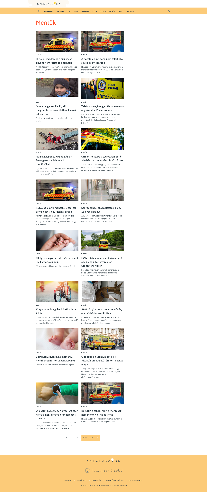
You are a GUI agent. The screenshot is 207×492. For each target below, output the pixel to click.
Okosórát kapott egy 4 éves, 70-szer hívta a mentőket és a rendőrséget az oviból (57, 414)
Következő (88, 438)
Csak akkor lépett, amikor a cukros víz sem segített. (54, 119)
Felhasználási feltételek (115, 480)
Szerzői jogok (82, 480)
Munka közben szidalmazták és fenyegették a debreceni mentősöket (54, 160)
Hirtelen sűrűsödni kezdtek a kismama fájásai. (55, 365)
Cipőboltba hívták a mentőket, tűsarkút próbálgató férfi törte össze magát (102, 360)
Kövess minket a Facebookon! (107, 471)
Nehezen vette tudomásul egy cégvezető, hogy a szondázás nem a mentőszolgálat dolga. (101, 420)
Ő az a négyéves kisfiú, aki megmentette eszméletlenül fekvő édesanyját (56, 110)
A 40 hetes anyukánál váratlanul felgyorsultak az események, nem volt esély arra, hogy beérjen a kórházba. (56, 70)
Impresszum (68, 480)
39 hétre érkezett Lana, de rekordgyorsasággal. (55, 266)
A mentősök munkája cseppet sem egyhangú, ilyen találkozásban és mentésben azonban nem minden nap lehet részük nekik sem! (101, 320)
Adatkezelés (96, 480)
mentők (38, 55)
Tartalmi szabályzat (135, 480)
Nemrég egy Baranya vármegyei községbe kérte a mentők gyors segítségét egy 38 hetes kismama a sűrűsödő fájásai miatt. (102, 70)
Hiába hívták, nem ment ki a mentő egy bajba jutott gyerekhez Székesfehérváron (101, 261)
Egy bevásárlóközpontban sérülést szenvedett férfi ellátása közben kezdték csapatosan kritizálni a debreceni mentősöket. (57, 171)
